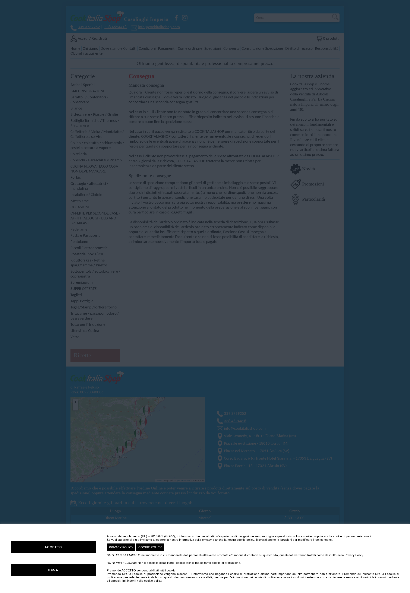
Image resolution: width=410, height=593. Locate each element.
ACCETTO (53, 547)
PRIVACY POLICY (121, 547)
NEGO (53, 569)
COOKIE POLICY (150, 547)
